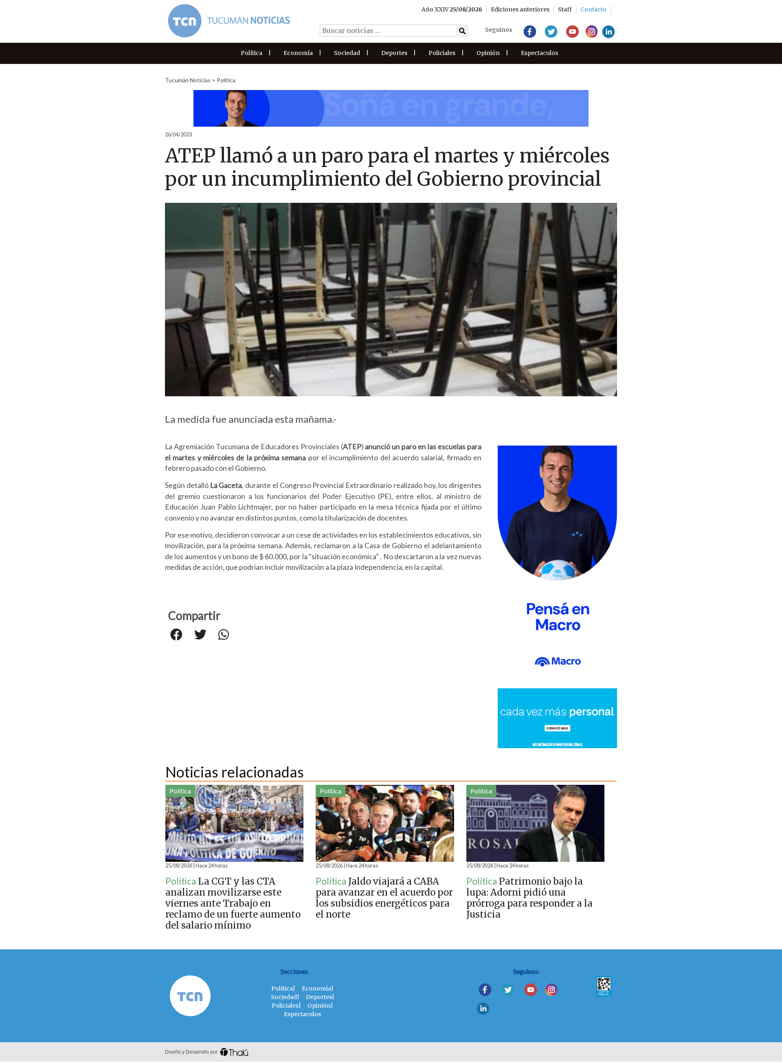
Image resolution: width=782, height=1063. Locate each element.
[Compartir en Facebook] (176, 635)
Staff (565, 9)
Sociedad (347, 53)
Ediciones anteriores (520, 9)
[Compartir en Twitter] (200, 635)
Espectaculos (539, 53)
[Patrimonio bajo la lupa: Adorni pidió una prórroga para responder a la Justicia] (535, 823)
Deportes (394, 53)
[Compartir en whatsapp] (223, 635)
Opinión (488, 53)
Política (251, 53)
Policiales (441, 53)
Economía (298, 53)
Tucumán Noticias (188, 80)
